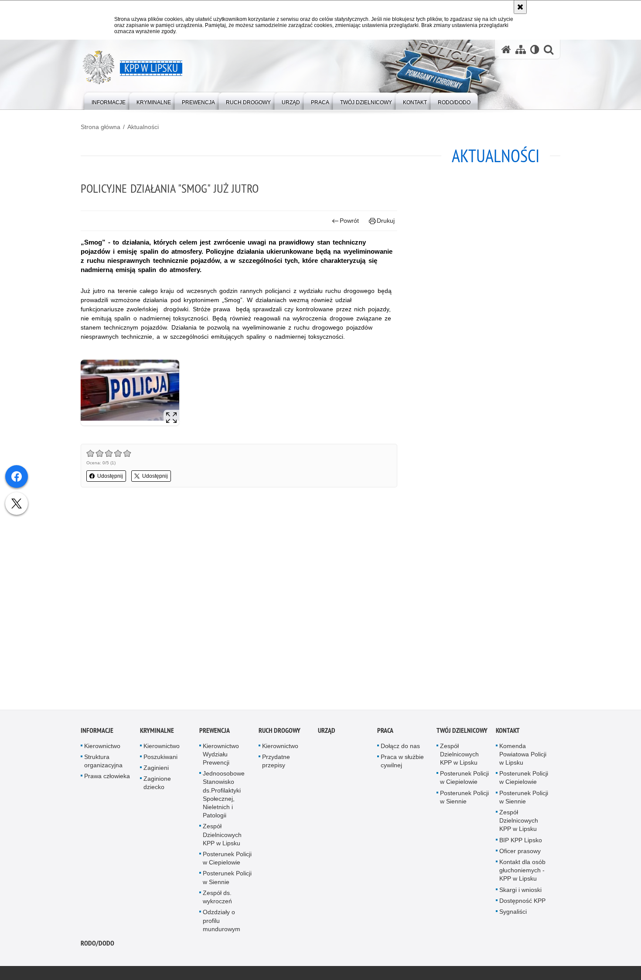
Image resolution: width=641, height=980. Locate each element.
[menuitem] (108, 100)
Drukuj (386, 220)
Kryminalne (157, 732)
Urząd (326, 732)
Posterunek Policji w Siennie (227, 879)
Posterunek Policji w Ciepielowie (227, 860)
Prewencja (214, 732)
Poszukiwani (160, 758)
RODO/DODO (97, 944)
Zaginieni (156, 769)
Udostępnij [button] (110, 476)
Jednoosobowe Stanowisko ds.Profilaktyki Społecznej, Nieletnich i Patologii (224, 796)
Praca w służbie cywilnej (402, 762)
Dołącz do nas (400, 747)
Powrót (349, 220)
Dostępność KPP (522, 902)
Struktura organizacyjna (103, 762)
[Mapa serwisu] (520, 49)
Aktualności (143, 126)
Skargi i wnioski (520, 891)
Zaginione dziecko (157, 784)
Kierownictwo (102, 747)
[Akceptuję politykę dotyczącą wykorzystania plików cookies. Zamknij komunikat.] (520, 7)
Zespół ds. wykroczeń (217, 898)
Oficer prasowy (520, 852)
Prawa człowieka (107, 777)
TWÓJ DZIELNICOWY (462, 732)
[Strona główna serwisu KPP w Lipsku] (506, 49)
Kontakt (508, 732)
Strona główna (100, 126)
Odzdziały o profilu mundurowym (221, 922)
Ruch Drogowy (279, 732)
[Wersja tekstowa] (534, 49)
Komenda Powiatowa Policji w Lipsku (522, 756)
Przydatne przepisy (276, 762)
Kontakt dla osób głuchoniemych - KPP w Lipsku (522, 872)
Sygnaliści (513, 913)
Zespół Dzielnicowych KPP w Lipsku (222, 836)
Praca (385, 732)
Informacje (97, 732)
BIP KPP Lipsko (520, 841)
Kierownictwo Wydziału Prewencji (221, 756)
